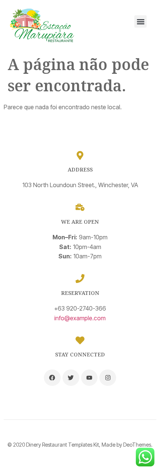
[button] (140, 21)
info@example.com (80, 318)
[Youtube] (89, 377)
